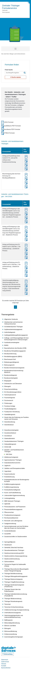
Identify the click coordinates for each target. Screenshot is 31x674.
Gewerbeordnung (9, 422)
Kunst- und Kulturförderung (12, 492)
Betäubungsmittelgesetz (11, 362)
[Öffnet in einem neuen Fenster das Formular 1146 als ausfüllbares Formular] (26, 285)
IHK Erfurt (9, 454)
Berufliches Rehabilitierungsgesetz (15, 351)
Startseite (4, 10)
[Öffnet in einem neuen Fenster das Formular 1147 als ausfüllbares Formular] (26, 231)
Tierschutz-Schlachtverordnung (13, 607)
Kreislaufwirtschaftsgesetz (12, 490)
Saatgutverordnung (10, 523)
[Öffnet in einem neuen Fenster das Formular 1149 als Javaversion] (26, 245)
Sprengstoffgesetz (9, 542)
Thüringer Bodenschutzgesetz (13, 579)
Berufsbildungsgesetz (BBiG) (13, 356)
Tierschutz (7, 604)
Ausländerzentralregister (11, 342)
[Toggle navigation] (15, 48)
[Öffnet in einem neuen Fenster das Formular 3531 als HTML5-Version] (26, 168)
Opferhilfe (7, 504)
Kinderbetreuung (9, 477)
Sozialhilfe (7, 533)
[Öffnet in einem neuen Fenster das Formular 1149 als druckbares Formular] (26, 253)
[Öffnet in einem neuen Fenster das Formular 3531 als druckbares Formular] (26, 164)
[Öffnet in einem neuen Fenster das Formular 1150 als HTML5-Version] (26, 221)
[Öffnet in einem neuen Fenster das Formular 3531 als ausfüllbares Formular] (26, 160)
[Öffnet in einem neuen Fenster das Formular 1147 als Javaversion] (26, 227)
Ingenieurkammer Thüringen (13, 460)
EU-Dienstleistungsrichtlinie (12, 392)
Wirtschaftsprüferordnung (12, 623)
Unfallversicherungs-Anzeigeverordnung (16, 610)
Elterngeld (7, 386)
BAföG (6, 345)
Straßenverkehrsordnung (12, 559)
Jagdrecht (7, 465)
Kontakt (3, 665)
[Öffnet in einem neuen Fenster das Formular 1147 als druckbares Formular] (26, 235)
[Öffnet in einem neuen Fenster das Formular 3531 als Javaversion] (26, 156)
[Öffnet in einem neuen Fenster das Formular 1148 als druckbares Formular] (26, 271)
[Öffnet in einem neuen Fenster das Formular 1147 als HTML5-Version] (26, 239)
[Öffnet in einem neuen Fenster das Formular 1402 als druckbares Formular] (26, 182)
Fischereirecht (8, 400)
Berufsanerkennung (10, 353)
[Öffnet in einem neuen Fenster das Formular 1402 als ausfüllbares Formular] (26, 178)
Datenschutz (5, 661)
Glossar (3, 663)
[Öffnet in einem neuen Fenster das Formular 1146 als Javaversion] (26, 281)
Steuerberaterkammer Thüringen (14, 550)
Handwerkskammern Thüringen (14, 441)
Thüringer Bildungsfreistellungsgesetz (15, 576)
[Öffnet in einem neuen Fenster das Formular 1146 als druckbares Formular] (26, 289)
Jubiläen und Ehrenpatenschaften (14, 468)
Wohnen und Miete (10, 625)
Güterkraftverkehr (9, 438)
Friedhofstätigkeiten (10, 409)
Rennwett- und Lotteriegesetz (13, 520)
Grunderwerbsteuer (10, 433)
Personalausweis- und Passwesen (14, 506)
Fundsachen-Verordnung (12, 411)
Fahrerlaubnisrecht (10, 395)
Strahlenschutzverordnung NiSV (14, 553)
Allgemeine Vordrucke (11, 319)
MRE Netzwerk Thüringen (12, 501)
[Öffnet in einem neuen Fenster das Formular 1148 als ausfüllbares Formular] (26, 267)
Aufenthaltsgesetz (9, 332)
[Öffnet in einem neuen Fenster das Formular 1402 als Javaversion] (26, 174)
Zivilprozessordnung (10, 634)
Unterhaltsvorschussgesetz (12, 612)
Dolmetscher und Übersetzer (13, 383)
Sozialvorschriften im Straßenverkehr (15, 536)
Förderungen (8, 403)
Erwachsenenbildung (10, 389)
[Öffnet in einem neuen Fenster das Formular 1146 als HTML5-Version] (26, 293)
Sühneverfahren (9, 561)
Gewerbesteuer (9, 424)
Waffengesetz (8, 620)
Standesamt (8, 545)
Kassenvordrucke (9, 474)
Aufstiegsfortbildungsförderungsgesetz (16, 335)
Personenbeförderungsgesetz (13, 509)
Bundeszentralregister (11, 378)
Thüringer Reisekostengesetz (13, 601)
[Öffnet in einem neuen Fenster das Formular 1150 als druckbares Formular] (26, 217)
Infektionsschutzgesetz (11, 457)
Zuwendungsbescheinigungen (13, 637)
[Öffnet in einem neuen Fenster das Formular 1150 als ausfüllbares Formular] (26, 213)
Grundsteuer (8, 435)
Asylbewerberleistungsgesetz (13, 329)
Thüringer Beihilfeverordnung (13, 573)
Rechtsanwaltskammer (11, 518)
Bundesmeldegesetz (10, 375)
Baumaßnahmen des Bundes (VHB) (15, 348)
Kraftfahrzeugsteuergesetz (12, 484)
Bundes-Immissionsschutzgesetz (14, 367)
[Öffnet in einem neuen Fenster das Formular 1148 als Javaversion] (26, 263)
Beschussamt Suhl (10, 359)
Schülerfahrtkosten (10, 531)
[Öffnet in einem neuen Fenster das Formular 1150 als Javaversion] (26, 209)
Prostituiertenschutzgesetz (12, 515)
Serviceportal (6, 12)
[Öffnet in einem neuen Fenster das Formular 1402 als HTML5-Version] (26, 186)
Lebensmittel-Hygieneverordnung (14, 495)
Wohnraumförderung (10, 631)
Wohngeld (7, 628)
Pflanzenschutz (9, 512)
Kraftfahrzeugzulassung (11, 487)
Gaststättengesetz (9, 414)
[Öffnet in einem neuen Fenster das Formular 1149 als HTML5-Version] (26, 257)
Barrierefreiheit (5, 668)
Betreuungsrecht (9, 365)
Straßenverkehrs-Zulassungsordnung (15, 556)
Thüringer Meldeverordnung (12, 598)
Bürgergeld (7, 380)
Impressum (4, 659)
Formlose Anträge (9, 406)
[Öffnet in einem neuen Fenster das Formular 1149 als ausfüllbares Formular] (26, 249)
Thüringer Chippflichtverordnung (14, 582)
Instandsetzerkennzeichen (12, 462)
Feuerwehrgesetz (9, 397)
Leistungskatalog (9, 498)
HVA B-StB (7, 447)
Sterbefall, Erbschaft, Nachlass (13, 547)
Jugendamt (7, 471)
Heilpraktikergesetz (10, 444)
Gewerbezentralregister (11, 430)
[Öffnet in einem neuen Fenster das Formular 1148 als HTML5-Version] (26, 275)
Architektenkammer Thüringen (13, 326)
